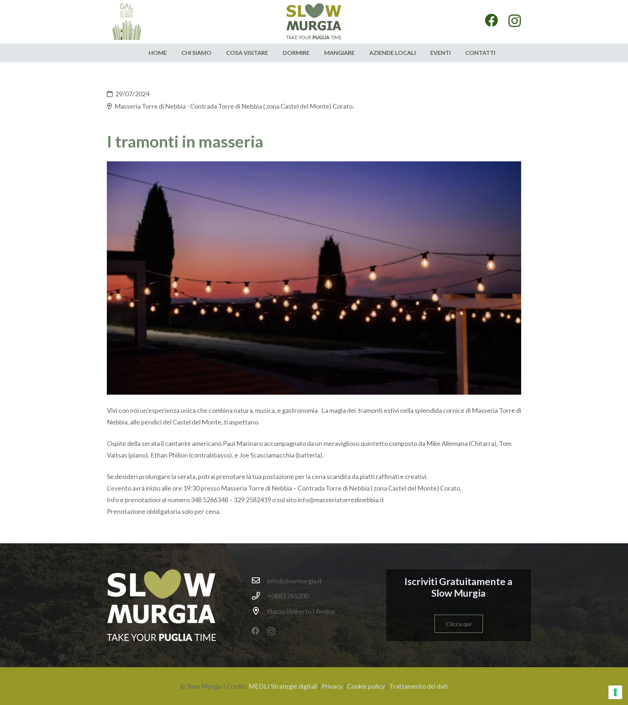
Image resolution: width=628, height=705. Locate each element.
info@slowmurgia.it (294, 581)
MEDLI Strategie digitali (283, 686)
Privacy (332, 686)
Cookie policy (366, 686)
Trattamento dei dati (418, 686)
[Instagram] (514, 21)
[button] (271, 53)
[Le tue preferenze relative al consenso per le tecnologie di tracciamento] (615, 692)
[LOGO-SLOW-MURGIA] (313, 22)
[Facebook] (491, 20)
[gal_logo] (127, 22)
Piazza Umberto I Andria (301, 611)
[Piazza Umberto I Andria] (259, 611)
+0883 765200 (288, 596)
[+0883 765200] (259, 596)
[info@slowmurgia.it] (259, 581)
